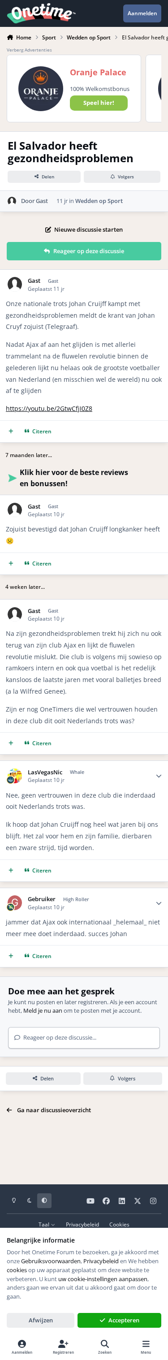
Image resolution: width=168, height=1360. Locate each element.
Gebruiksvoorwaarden (51, 1261)
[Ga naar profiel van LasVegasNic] (15, 776)
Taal (45, 1224)
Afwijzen (41, 1320)
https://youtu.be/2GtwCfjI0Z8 (49, 408)
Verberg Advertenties (29, 50)
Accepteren (123, 1320)
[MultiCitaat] (11, 431)
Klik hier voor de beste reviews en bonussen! (74, 477)
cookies (17, 1270)
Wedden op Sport (99, 201)
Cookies (119, 1224)
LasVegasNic (45, 772)
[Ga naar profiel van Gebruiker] (15, 902)
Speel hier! (98, 103)
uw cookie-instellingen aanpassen (102, 1279)
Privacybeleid (82, 1224)
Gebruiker (42, 899)
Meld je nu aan (42, 1010)
